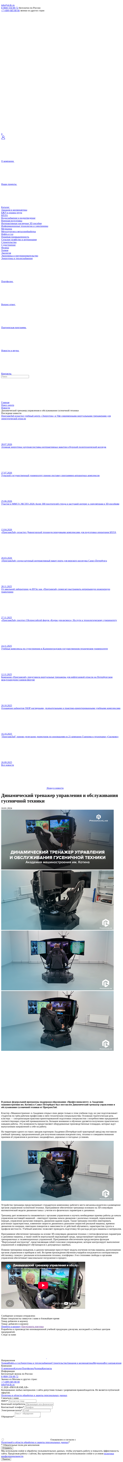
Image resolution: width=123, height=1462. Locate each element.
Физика (5, 247)
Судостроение (8, 245)
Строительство (8, 242)
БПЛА (4, 215)
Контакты (47, 1368)
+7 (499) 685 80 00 (10, 10)
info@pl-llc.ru (8, 5)
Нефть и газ (7, 234)
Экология (6, 253)
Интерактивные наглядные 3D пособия (21, 223)
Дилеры (38, 1368)
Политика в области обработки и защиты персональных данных (34, 1395)
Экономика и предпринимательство (19, 255)
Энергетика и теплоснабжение (17, 258)
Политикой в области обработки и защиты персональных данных (35, 1442)
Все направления (112, 1363)
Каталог (18, 1368)
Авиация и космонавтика (14, 210)
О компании (7, 1368)
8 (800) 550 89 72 (9, 8)
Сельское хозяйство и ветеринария (19, 239)
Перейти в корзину (11, 1326)
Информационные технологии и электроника (24, 226)
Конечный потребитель (13, 1404)
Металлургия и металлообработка (18, 231)
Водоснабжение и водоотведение (18, 218)
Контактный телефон (12, 1407)
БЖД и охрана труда (11, 212)
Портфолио (28, 1368)
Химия (4, 250)
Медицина (6, 229)
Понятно (6, 1459)
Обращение (7, 1416)
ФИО (4, 1401)
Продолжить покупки (32, 1326)
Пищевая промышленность (15, 237)
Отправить (7, 1448)
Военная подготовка (11, 220)
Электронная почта (11, 1410)
